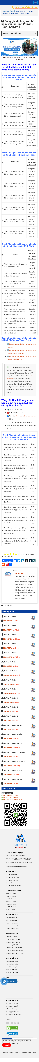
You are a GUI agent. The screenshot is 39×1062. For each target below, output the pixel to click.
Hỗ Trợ (5, 1040)
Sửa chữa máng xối (11, 917)
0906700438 (7, 639)
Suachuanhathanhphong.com (25, 416)
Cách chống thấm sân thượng (14, 950)
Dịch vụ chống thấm (11, 874)
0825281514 (7, 666)
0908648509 (7, 675)
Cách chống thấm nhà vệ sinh (14, 953)
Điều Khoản (17, 1040)
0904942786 (7, 738)
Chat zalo (7, 1045)
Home (5, 11)
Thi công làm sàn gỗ (12, 1003)
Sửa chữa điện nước (12, 961)
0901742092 (7, 711)
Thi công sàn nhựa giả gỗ (13, 1014)
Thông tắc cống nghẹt (12, 972)
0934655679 (7, 784)
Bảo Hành (10, 1040)
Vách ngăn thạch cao (12, 923)
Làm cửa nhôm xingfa (12, 926)
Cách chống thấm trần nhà (13, 945)
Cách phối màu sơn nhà (13, 939)
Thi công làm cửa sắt (12, 1006)
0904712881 (7, 729)
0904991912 (7, 621)
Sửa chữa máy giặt (11, 967)
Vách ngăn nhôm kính (12, 928)
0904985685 (7, 774)
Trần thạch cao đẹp (11, 920)
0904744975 (7, 657)
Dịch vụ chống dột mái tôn (13, 885)
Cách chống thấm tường (13, 942)
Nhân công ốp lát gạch (12, 1009)
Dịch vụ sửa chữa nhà (12, 877)
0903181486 (7, 693)
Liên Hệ (23, 1040)
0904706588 (7, 702)
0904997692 (7, 756)
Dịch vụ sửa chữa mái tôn (13, 883)
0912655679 (7, 630)
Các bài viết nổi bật (15, 1043)
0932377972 (7, 648)
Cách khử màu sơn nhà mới (14, 947)
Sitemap (28, 1040)
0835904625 (7, 747)
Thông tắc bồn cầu (11, 969)
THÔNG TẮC (12, 11)
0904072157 (7, 720)
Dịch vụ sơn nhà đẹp (12, 880)
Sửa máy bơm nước (12, 964)
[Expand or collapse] (35, 33)
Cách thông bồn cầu (11, 936)
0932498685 (7, 684)
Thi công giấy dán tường (13, 1011)
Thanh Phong (19, 573)
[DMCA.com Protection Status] (7, 793)
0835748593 (7, 765)
